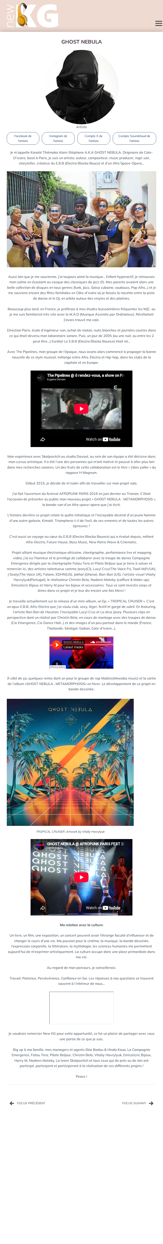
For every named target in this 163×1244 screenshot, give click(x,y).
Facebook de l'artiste (23, 138)
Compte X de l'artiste (94, 138)
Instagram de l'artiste (58, 138)
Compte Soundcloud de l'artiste (134, 138)
